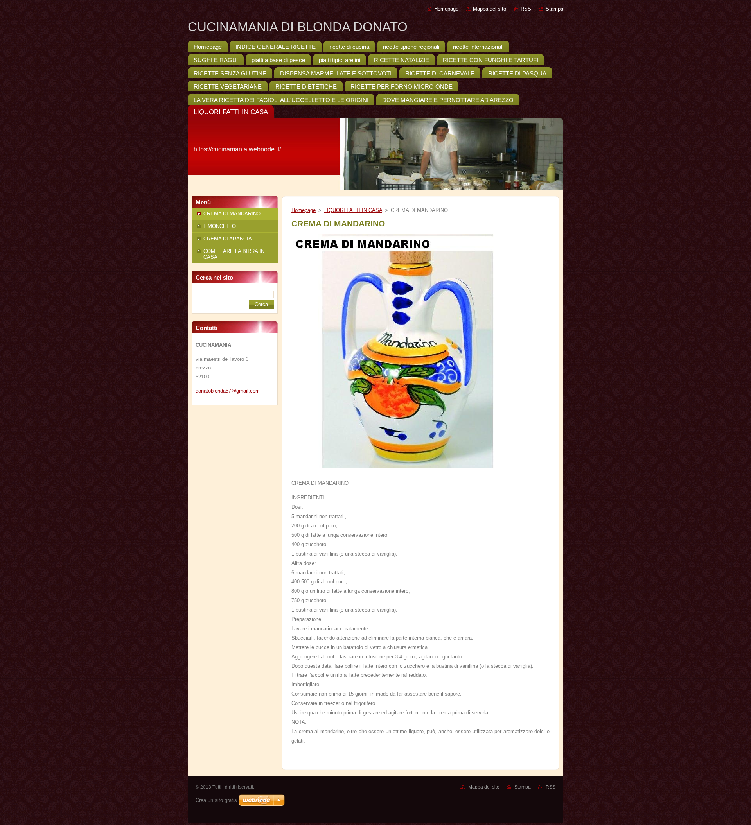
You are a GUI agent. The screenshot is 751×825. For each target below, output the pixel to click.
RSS (526, 9)
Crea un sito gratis (216, 800)
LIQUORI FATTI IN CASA (353, 210)
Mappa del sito (489, 9)
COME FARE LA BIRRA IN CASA (233, 254)
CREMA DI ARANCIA (227, 239)
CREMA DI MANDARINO (232, 214)
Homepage (446, 9)
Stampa (554, 9)
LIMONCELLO (219, 226)
